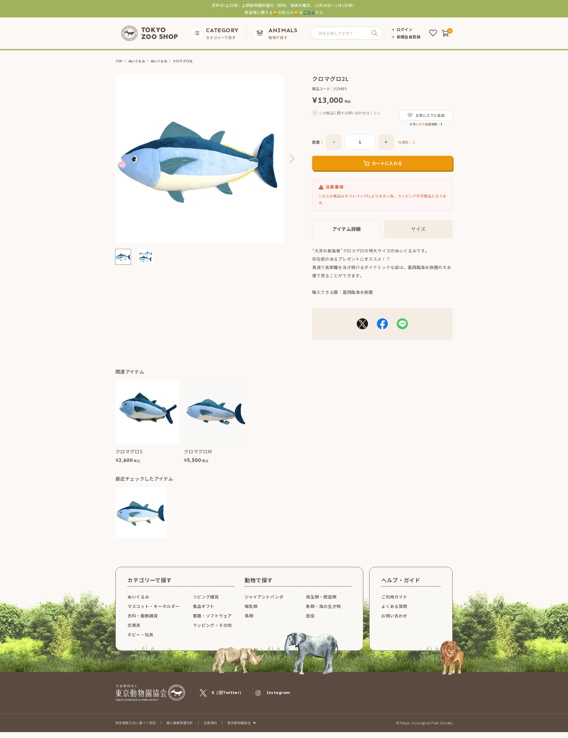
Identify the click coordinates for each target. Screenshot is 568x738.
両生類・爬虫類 (321, 597)
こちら (309, 12)
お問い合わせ (394, 616)
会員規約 (210, 722)
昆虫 (310, 616)
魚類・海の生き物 (323, 606)
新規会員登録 (408, 37)
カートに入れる (387, 163)
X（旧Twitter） (228, 692)
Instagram (278, 692)
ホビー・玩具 (141, 635)
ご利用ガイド (394, 597)
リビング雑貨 (206, 597)
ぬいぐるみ (136, 61)
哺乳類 (251, 606)
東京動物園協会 (239, 722)
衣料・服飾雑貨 (143, 616)
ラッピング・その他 (212, 625)
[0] (445, 33)
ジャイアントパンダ (264, 597)
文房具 (134, 625)
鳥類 (249, 616)
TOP (119, 61)
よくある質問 (394, 606)
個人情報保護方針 (179, 722)
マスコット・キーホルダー (154, 606)
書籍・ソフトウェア (212, 616)
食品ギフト (204, 606)
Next (290, 159)
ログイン (405, 29)
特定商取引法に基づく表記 (135, 722)
